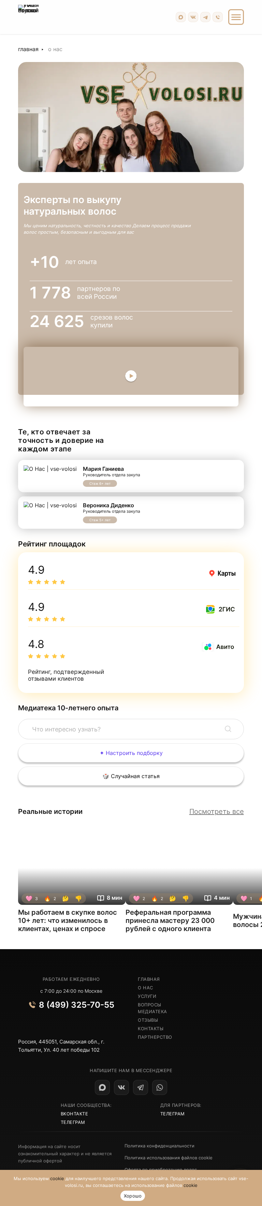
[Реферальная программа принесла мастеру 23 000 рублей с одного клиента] (179, 863)
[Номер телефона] (218, 17)
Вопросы (149, 1004)
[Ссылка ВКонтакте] (193, 17)
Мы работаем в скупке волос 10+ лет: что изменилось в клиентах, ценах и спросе (67, 920)
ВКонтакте (74, 1113)
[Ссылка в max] (102, 1087)
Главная (28, 49)
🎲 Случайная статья (131, 776)
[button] (228, 729)
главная (149, 979)
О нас (145, 987)
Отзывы (148, 1020)
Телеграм (73, 1122)
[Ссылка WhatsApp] (159, 1087)
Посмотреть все (216, 811)
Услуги (147, 996)
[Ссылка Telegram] (205, 17)
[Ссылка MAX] (181, 17)
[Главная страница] (28, 17)
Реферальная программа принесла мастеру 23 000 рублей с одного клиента (170, 920)
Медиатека (152, 1011)
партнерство (155, 1037)
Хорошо (133, 1196)
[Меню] (236, 17)
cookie (57, 1178)
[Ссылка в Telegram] (140, 1087)
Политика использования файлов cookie (169, 1157)
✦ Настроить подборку (131, 752)
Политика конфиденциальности (159, 1145)
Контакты (150, 1028)
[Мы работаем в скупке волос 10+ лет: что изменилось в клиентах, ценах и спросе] (72, 863)
